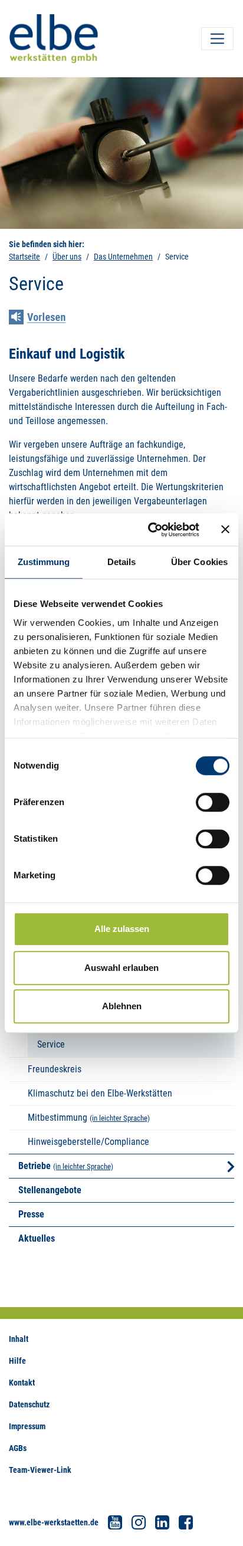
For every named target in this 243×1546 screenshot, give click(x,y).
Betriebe (34, 1165)
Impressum (27, 1426)
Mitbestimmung (57, 1117)
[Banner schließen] (225, 530)
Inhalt (18, 1339)
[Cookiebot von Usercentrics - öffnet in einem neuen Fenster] (150, 529)
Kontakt (22, 1382)
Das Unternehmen (123, 256)
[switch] (212, 802)
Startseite (24, 256)
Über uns (66, 256)
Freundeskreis (54, 1069)
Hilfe (17, 1361)
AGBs (18, 1448)
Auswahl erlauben (121, 968)
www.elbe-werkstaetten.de (53, 1522)
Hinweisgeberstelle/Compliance (88, 1141)
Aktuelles (36, 1238)
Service (51, 1044)
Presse (31, 1214)
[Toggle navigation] (217, 38)
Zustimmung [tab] (44, 562)
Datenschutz (29, 1404)
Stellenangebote (49, 1190)
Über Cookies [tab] (199, 562)
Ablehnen (122, 1006)
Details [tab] (121, 562)
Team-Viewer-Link (40, 1470)
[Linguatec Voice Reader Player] (46, 318)
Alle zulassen (121, 929)
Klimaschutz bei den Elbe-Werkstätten (100, 1093)
